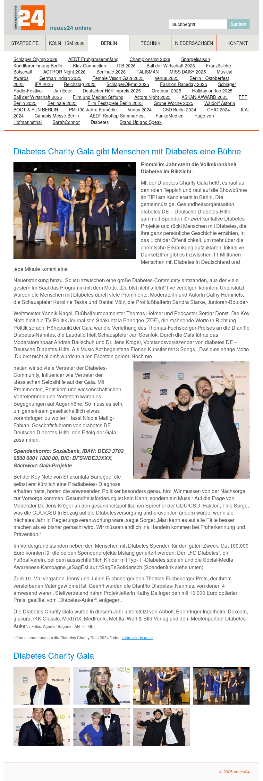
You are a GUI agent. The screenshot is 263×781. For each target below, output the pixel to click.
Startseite (24, 43)
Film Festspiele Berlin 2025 (115, 103)
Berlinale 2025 (62, 103)
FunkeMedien (169, 115)
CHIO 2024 (218, 109)
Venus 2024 (140, 109)
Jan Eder (63, 90)
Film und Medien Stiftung (98, 97)
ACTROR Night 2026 (64, 71)
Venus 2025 (167, 78)
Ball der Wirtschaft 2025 (37, 97)
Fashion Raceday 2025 (183, 84)
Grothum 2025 (166, 90)
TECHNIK (150, 43)
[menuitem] (25, 43)
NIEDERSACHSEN (194, 43)
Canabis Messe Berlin (57, 115)
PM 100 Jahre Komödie (93, 109)
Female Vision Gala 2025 (118, 78)
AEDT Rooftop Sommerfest (117, 115)
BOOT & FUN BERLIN (35, 109)
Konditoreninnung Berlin (37, 65)
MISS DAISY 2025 (188, 71)
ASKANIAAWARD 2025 (205, 97)
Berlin (109, 43)
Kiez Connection (89, 65)
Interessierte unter (137, 637)
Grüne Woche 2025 (173, 103)
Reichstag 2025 (80, 84)
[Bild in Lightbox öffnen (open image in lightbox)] (41, 686)
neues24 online (71, 28)
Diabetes (100, 122)
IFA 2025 (44, 84)
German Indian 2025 (60, 78)
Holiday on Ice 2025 (212, 90)
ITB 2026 (126, 65)
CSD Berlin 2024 (179, 109)
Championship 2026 (150, 59)
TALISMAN (148, 71)
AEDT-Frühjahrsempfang (93, 59)
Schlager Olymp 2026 (35, 59)
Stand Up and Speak (141, 122)
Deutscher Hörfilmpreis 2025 (112, 90)
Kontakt (237, 43)
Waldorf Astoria (219, 103)
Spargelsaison (195, 59)
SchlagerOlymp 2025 (127, 84)
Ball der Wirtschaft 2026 (171, 65)
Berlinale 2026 (111, 71)
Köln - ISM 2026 (67, 43)
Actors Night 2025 (152, 97)
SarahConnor (66, 122)
